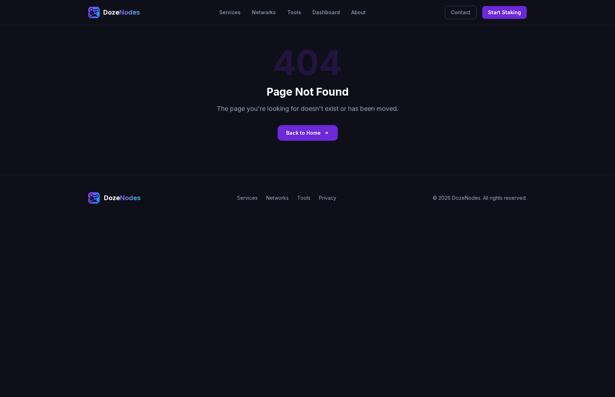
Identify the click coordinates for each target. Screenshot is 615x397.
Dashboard (326, 12)
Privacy (327, 198)
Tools (294, 12)
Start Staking (504, 12)
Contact (461, 12)
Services (230, 12)
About (358, 12)
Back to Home (303, 133)
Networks (264, 12)
